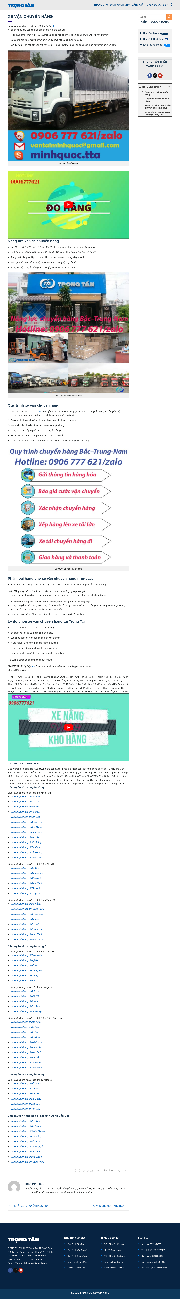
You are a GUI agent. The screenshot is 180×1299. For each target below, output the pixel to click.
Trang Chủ (101, 5)
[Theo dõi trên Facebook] (149, 75)
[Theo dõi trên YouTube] (160, 75)
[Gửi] (169, 17)
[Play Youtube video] (68, 205)
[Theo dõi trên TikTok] (155, 75)
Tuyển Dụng (153, 5)
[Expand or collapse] (169, 87)
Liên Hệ (167, 5)
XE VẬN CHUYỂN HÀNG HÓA (108, 1206)
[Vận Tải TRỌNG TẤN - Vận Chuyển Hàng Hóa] (21, 5)
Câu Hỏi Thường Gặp (76, 1268)
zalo (53, 26)
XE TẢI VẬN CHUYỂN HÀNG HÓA (30, 1206)
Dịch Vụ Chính (119, 5)
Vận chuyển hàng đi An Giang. (26, 796)
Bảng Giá (137, 5)
